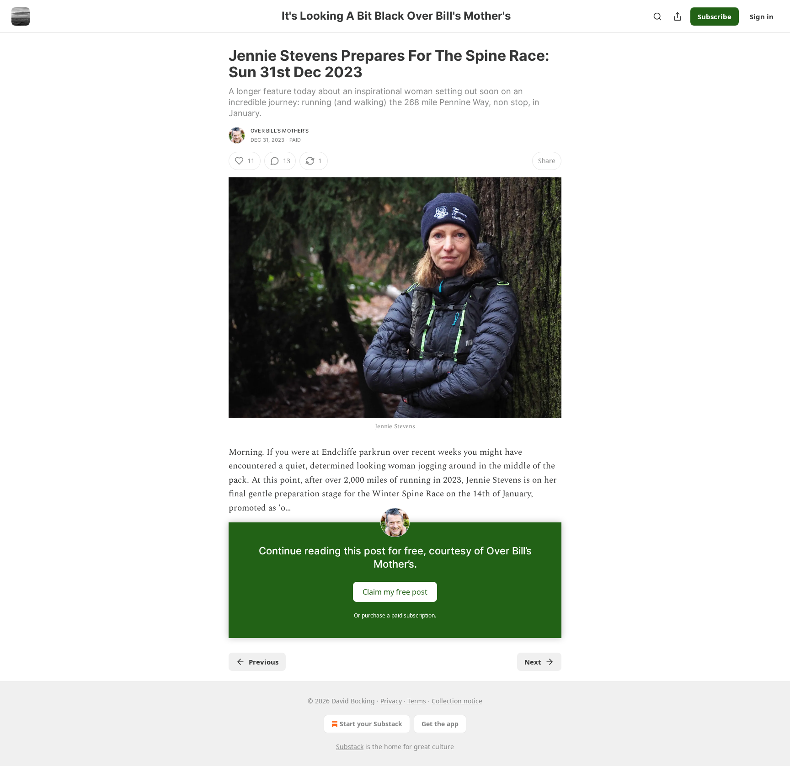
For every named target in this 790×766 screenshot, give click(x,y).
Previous (263, 661)
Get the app (440, 723)
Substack (349, 746)
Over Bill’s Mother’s (280, 131)
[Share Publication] (677, 16)
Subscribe (714, 16)
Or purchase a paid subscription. (395, 615)
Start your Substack (371, 723)
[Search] (657, 16)
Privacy (391, 701)
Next (532, 661)
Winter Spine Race (408, 493)
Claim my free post (395, 592)
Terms (416, 701)
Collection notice (457, 701)
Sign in (762, 16)
